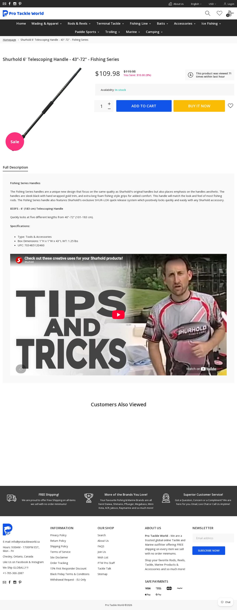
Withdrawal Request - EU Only (68, 579)
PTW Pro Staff (106, 563)
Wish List (103, 557)
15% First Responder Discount (68, 568)
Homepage (9, 39)
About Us (103, 540)
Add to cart (143, 105)
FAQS (101, 546)
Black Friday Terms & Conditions (69, 574)
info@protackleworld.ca (25, 541)
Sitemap (102, 574)
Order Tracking (59, 563)
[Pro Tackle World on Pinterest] (20, 3)
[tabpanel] (41, 499)
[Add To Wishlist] (230, 105)
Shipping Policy (59, 546)
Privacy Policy (58, 535)
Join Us (102, 552)
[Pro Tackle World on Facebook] (9, 3)
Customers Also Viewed (118, 404)
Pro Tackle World (114, 605)
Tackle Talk (104, 568)
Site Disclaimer (59, 557)
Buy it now (199, 105)
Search (102, 535)
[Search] (208, 13)
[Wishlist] (219, 13)
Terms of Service (60, 552)
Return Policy (58, 540)
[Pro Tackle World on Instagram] (14, 3)
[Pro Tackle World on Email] (4, 3)
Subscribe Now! (209, 550)
